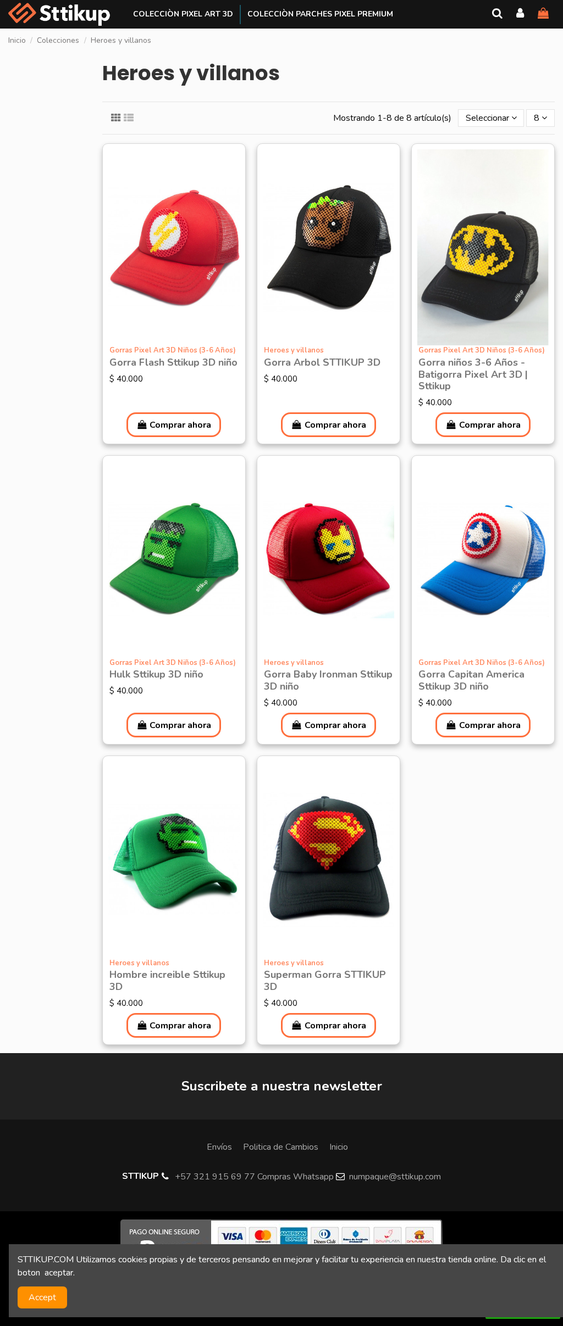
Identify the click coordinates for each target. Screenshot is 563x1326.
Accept (42, 1297)
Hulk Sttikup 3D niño (156, 674)
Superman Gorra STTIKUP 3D (325, 980)
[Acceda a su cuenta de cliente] (521, 14)
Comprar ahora (180, 425)
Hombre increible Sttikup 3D (167, 980)
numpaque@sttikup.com (395, 1177)
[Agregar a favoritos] (165, 341)
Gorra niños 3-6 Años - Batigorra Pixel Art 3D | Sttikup (473, 374)
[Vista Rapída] (182, 341)
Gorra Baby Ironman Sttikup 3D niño (328, 680)
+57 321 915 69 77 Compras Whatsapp (254, 1177)
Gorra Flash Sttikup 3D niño (173, 362)
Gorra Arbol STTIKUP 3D (322, 362)
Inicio (338, 1147)
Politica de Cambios (280, 1147)
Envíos (219, 1147)
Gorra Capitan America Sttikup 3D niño (471, 680)
